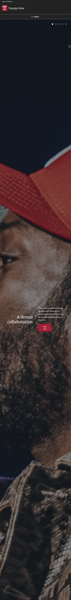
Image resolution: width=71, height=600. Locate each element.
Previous (2, 47)
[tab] (52, 24)
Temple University (7, 1)
